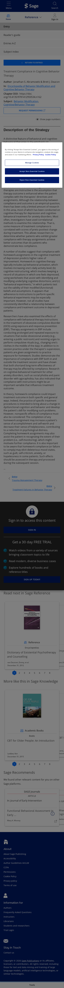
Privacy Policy (38, 154)
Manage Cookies (32, 162)
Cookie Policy (50, 154)
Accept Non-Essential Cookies (32, 171)
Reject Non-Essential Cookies (32, 180)
